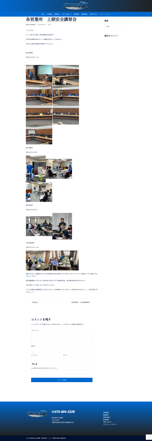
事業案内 (57, 14)
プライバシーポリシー (110, 424)
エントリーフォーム (105, 14)
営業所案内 (84, 14)
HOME (43, 14)
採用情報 (76, 14)
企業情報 (49, 14)
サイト (65, 355)
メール (34, 355)
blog (49, 24)
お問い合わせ (93, 14)
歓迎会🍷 (36, 302)
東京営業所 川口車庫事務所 (81, 302)
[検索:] (114, 26)
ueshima (32, 24)
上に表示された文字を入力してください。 (44, 368)
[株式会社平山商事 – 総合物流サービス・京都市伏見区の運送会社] (76, 6)
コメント (35, 330)
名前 (33, 346)
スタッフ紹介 (65, 14)
